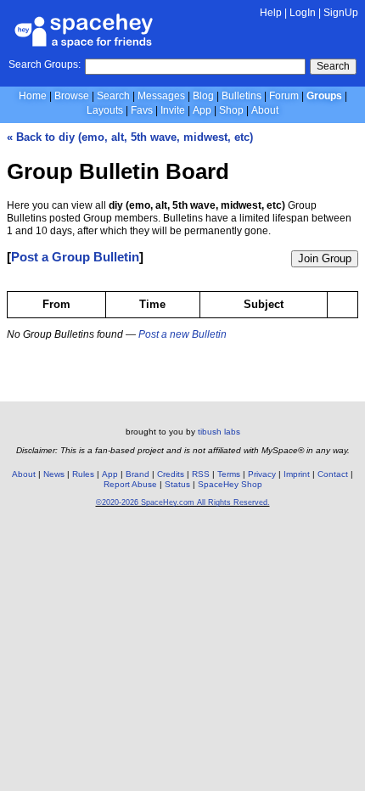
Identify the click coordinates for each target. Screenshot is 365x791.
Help (271, 13)
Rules (83, 474)
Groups (324, 96)
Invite (172, 110)
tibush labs (219, 431)
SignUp (340, 13)
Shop (231, 110)
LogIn (302, 13)
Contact (332, 474)
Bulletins (241, 96)
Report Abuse (130, 484)
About (264, 110)
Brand (137, 474)
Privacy (262, 474)
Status (177, 484)
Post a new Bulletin (182, 334)
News (54, 474)
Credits (170, 474)
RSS (201, 474)
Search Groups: (44, 64)
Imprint (297, 474)
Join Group (324, 258)
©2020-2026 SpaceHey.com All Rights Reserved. (183, 502)
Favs (142, 110)
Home (33, 96)
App (202, 110)
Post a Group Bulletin (75, 257)
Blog (203, 96)
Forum (284, 96)
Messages (161, 96)
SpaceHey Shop (230, 484)
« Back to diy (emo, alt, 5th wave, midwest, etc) (130, 137)
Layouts (105, 110)
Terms (228, 474)
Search (333, 66)
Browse (71, 96)
